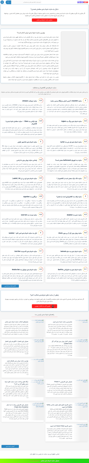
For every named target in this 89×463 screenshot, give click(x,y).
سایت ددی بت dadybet (74, 215)
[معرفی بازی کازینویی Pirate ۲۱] (80, 388)
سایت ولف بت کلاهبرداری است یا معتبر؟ (69, 197)
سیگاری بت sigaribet (30, 197)
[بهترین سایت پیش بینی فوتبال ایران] (37, 367)
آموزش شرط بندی (10, 446)
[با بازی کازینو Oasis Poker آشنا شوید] (80, 432)
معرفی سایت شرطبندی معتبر (44, 20)
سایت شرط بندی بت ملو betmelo (71, 251)
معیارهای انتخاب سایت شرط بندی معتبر (16, 322)
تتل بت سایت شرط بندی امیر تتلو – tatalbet (23, 233)
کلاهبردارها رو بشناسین (10, 286)
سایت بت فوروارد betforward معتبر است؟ (68, 160)
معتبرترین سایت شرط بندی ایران (62, 322)
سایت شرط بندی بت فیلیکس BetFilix (70, 270)
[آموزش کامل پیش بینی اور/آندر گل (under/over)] (80, 348)
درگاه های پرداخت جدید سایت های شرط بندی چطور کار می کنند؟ (16, 383)
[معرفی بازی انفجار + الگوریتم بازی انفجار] (37, 348)
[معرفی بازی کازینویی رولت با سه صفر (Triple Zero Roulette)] (37, 411)
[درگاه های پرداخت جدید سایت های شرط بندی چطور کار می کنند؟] (37, 388)
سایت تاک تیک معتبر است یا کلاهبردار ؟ (69, 178)
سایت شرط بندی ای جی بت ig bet (71, 142)
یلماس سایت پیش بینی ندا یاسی (27, 160)
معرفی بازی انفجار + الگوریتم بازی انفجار (16, 341)
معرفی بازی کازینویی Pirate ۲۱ (63, 382)
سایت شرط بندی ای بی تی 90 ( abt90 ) (24, 178)
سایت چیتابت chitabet (29, 101)
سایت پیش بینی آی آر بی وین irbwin (70, 233)
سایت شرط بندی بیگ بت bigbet (71, 121)
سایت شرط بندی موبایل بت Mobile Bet (24, 270)
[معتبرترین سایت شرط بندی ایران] (80, 328)
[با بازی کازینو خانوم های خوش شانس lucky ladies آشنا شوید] (80, 411)
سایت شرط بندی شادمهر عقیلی (27, 142)
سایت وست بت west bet (29, 215)
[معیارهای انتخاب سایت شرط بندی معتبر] (37, 328)
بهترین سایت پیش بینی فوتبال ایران (17, 361)
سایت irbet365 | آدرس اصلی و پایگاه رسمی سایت (66, 101)
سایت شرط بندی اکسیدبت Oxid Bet (25, 251)
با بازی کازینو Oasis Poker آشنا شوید (61, 426)
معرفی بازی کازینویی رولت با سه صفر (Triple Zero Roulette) (17, 406)
